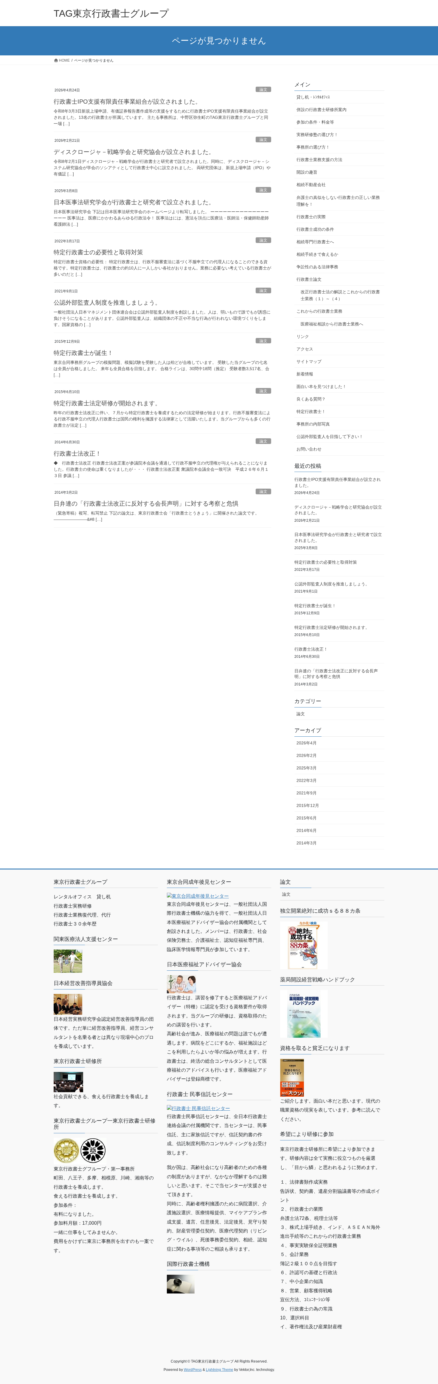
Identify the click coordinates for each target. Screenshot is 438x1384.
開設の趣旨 (306, 172)
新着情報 (304, 374)
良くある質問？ (311, 399)
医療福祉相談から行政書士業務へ (332, 324)
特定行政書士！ (311, 411)
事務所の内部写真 (313, 424)
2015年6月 (306, 818)
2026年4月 (306, 743)
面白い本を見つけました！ (321, 386)
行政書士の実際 (311, 216)
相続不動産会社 (311, 184)
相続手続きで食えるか (317, 254)
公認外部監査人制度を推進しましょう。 (107, 302)
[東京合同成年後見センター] (198, 895)
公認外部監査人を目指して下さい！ (329, 436)
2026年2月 (306, 755)
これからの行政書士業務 (319, 311)
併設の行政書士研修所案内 (321, 109)
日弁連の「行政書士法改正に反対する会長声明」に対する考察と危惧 (146, 503)
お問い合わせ (308, 449)
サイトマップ (308, 361)
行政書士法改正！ (77, 453)
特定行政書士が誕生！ (83, 353)
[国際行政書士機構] (181, 1283)
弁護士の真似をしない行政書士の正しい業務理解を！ (338, 201)
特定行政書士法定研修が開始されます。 (107, 403)
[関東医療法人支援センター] (68, 961)
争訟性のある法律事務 (317, 266)
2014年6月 (306, 830)
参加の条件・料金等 (315, 122)
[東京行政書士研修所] (68, 1081)
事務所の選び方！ (313, 147)
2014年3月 (306, 843)
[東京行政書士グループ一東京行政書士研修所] (80, 1150)
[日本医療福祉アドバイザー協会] (181, 983)
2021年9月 (306, 793)
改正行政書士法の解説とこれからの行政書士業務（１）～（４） (340, 295)
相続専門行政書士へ (315, 241)
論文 (263, 89)
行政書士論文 (308, 279)
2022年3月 (306, 780)
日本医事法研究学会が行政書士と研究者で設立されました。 (134, 202)
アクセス (304, 349)
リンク (302, 336)
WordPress (193, 1370)
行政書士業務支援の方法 (319, 159)
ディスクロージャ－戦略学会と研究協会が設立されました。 (134, 152)
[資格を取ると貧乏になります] (292, 1077)
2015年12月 (307, 805)
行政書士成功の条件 (315, 229)
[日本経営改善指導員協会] (68, 1003)
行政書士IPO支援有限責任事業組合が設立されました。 (127, 101)
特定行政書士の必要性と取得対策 (98, 252)
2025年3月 (306, 768)
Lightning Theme (219, 1370)
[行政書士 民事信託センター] (198, 1108)
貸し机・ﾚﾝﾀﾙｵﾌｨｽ (313, 97)
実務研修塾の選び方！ (317, 134)
